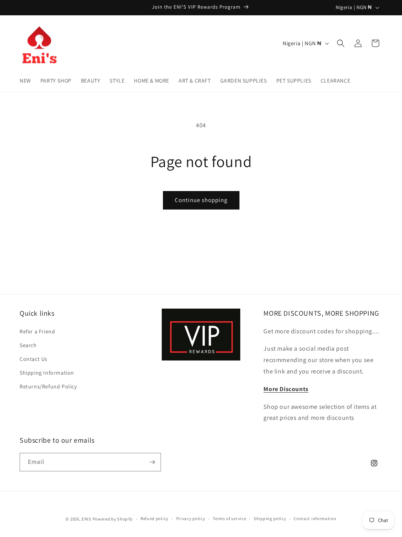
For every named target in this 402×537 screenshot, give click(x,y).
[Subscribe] (152, 462)
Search (28, 345)
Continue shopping (201, 200)
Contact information (315, 518)
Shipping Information (47, 372)
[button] (340, 43)
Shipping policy (270, 518)
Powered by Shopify (113, 519)
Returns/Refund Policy (48, 386)
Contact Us (34, 358)
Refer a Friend (37, 331)
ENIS (86, 519)
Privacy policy (190, 518)
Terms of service (229, 518)
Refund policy (154, 518)
